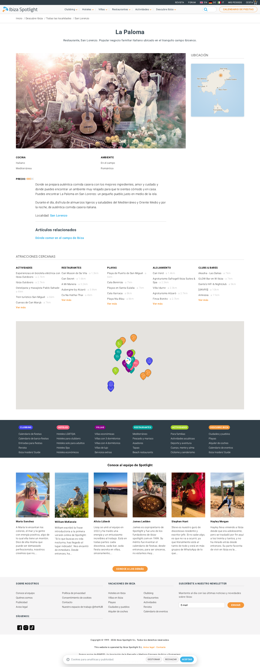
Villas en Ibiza (115, 597)
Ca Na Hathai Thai (77, 295)
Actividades (150, 602)
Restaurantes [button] (120, 9)
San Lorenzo (82, 18)
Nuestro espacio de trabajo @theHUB (82, 606)
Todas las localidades (58, 18)
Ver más (21, 307)
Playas (212, 438)
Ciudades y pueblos (219, 433)
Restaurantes (151, 597)
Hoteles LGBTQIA (66, 433)
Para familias (178, 433)
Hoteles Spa (63, 447)
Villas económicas (104, 433)
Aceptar (187, 659)
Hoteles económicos (68, 452)
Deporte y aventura (181, 443)
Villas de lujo (101, 447)
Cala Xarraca (119, 293)
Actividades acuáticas (183, 438)
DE (214, 2)
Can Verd (164, 273)
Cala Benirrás (119, 282)
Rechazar (171, 659)
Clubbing (148, 593)
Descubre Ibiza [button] (165, 9)
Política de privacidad (73, 593)
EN (205, 2)
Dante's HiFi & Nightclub (217, 284)
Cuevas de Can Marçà (33, 302)
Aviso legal (22, 606)
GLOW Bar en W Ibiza (215, 278)
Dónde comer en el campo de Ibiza (59, 238)
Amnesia (208, 295)
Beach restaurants (143, 452)
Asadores (138, 443)
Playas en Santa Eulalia (125, 287)
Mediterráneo (140, 433)
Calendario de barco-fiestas (34, 438)
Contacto (67, 602)
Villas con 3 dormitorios (107, 438)
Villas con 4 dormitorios (107, 443)
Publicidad (21, 602)
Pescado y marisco (143, 438)
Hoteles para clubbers (68, 438)
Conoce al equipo (25, 593)
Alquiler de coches (218, 443)
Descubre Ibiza (34, 18)
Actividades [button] (142, 9)
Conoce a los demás (130, 568)
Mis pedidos (235, 2)
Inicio (19, 18)
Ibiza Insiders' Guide (29, 452)
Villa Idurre (165, 287)
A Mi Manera (75, 284)
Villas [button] (102, 9)
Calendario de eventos (221, 447)
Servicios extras (103, 452)
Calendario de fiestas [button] (238, 9)
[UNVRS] (208, 289)
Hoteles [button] (86, 9)
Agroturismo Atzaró (170, 293)
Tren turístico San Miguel (35, 297)
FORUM (192, 2)
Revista (179, 2)
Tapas (136, 447)
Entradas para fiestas (30, 443)
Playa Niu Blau (120, 298)
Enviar (235, 605)
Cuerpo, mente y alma (182, 447)
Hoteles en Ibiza (117, 593)
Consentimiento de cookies (76, 597)
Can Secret (74, 278)
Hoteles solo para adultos (71, 443)
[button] (148, 373)
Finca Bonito (166, 298)
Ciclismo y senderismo (183, 452)
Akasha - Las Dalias (214, 273)
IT (223, 2)
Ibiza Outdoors (30, 282)
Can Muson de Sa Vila (80, 273)
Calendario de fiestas (30, 433)
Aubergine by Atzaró (79, 289)
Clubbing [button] (70, 9)
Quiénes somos (24, 597)
